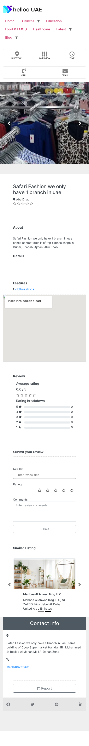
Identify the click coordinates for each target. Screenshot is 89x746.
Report (46, 688)
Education (54, 21)
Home (9, 21)
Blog (8, 37)
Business (27, 21)
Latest (61, 29)
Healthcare (41, 29)
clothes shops (24, 289)
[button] (9, 584)
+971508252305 (18, 667)
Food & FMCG (16, 29)
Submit (44, 529)
